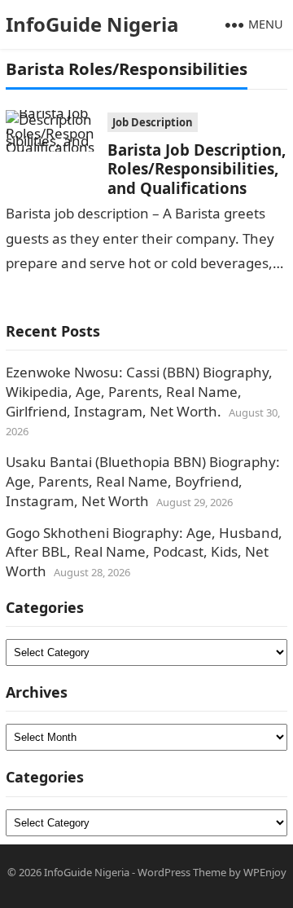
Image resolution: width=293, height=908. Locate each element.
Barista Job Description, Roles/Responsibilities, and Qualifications (196, 168)
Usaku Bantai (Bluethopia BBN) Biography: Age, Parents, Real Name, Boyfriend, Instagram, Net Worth (143, 481)
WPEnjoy (264, 872)
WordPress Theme (182, 872)
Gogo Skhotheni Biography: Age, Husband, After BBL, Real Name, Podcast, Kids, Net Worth (144, 552)
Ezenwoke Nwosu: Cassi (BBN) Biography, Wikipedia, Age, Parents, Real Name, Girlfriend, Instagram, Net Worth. (139, 392)
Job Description (152, 122)
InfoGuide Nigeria (92, 24)
